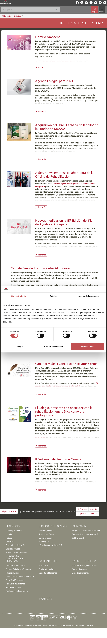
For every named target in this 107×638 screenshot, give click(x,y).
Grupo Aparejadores (14, 530)
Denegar (19, 346)
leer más (42, 67)
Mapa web (80, 625)
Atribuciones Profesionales (16, 552)
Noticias (9, 538)
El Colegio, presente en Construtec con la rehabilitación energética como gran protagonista (64, 411)
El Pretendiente (67, 389)
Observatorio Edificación (15, 545)
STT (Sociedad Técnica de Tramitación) (55, 61)
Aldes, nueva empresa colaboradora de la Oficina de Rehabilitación (64, 174)
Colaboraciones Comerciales (17, 591)
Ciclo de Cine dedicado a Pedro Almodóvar (40, 268)
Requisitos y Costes (46, 534)
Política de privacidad (33, 625)
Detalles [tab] (53, 296)
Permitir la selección (53, 346)
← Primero (82, 509)
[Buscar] (57, 9)
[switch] (40, 336)
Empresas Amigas (13, 549)
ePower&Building (43, 440)
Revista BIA (43, 565)
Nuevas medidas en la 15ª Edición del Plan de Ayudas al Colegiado (64, 222)
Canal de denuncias (66, 625)
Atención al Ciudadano (14, 580)
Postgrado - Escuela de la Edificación (86, 530)
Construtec (40, 437)
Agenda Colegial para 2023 (54, 81)
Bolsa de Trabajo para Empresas (18, 569)
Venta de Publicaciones (48, 573)
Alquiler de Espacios (13, 587)
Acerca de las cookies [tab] (88, 296)
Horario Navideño (48, 37)
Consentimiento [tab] (18, 296)
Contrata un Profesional (15, 565)
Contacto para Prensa (80, 573)
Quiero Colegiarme (46, 538)
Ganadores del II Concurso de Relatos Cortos (66, 364)
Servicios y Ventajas (46, 530)
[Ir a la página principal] (5, 2)
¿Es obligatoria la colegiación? (50, 545)
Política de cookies (50, 625)
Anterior (94, 509)
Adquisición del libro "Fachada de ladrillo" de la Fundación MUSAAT (66, 127)
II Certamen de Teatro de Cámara (58, 459)
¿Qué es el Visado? (13, 573)
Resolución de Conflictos (15, 584)
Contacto (89, 625)
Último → (94, 513)
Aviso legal (18, 625)
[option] (20, 530)
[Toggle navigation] (102, 10)
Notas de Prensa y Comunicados (84, 565)
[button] (9, 511)
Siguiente (82, 513)
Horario (9, 534)
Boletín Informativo (46, 569)
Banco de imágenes (79, 569)
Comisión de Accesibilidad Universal (20, 576)
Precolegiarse (44, 541)
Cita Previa (10, 541)
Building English (78, 538)
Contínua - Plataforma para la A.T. (85, 534)
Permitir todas (87, 346)
